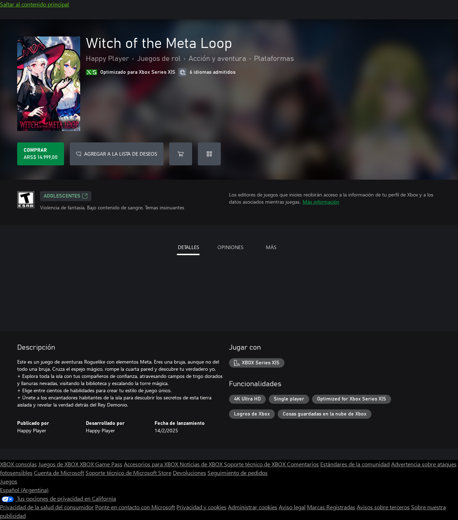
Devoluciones (189, 472)
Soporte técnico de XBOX (255, 464)
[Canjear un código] (209, 153)
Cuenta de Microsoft (59, 472)
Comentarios (303, 464)
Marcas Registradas (331, 507)
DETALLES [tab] (188, 247)
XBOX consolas (18, 464)
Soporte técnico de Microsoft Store (128, 472)
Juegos (8, 481)
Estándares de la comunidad (355, 464)
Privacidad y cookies (201, 507)
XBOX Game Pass (101, 464)
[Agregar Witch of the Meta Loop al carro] (180, 153)
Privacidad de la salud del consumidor (47, 507)
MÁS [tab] (271, 247)
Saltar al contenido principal (34, 4)
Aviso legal (292, 507)
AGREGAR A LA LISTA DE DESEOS (120, 153)
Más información (321, 201)
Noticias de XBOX (202, 464)
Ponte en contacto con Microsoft (135, 507)
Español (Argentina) (24, 490)
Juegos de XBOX (59, 464)
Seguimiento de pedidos (238, 472)
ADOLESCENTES (62, 196)
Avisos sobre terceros (383, 507)
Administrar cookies (252, 507)
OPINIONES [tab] (230, 247)
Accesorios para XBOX (152, 464)
